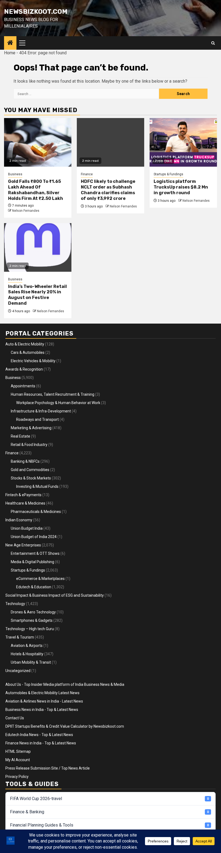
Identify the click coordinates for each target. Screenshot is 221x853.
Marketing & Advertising (31, 428)
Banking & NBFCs (25, 461)
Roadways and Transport (37, 419)
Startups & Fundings (168, 174)
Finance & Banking (109, 811)
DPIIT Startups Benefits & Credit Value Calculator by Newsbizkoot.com (64, 726)
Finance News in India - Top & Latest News (40, 743)
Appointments (23, 386)
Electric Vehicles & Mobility (33, 361)
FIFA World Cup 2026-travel (109, 798)
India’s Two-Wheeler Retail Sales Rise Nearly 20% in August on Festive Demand (37, 295)
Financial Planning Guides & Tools (109, 825)
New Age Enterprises (23, 545)
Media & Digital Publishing (32, 562)
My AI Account (17, 760)
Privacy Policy (17, 776)
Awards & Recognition (24, 369)
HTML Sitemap (18, 751)
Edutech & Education (33, 587)
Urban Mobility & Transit (31, 662)
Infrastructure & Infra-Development (41, 411)
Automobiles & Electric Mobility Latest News (42, 693)
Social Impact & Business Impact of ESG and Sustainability (54, 595)
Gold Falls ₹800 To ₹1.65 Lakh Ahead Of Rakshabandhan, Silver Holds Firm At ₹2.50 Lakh (35, 190)
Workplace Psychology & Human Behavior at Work (58, 403)
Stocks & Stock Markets (31, 478)
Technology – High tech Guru (29, 629)
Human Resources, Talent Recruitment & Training (52, 394)
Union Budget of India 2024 (34, 537)
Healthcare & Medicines (25, 503)
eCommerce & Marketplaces (40, 578)
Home (9, 52)
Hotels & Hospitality (27, 654)
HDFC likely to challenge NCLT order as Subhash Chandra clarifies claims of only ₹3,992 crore (108, 190)
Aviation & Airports (27, 645)
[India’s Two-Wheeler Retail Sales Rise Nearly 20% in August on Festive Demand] (37, 247)
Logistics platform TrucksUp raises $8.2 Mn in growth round (181, 187)
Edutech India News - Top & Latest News (39, 735)
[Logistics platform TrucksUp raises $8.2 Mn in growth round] (183, 142)
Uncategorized (17, 671)
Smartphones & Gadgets (32, 620)
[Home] (10, 43)
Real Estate (20, 436)
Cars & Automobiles (27, 352)
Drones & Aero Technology (33, 612)
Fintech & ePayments (23, 495)
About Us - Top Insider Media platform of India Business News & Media (64, 684)
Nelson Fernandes (25, 211)
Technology (15, 604)
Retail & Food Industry (29, 444)
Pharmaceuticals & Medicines (36, 511)
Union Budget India (27, 528)
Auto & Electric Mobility (24, 344)
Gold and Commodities (30, 470)
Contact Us (14, 718)
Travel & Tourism (19, 637)
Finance (87, 174)
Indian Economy (18, 520)
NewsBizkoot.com (35, 11)
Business (15, 174)
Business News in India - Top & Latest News (41, 709)
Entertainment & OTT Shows (35, 553)
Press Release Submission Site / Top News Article (47, 768)
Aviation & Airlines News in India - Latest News (44, 701)
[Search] (213, 43)
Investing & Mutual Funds (37, 486)
